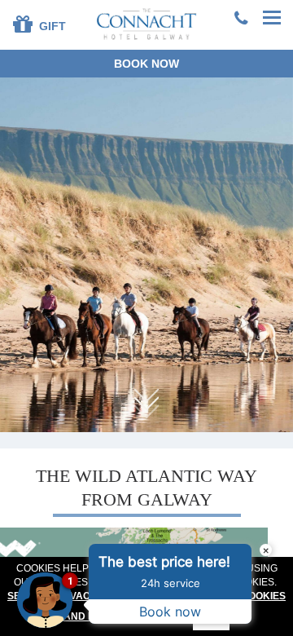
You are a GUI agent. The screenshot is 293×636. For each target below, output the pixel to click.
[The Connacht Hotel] (147, 23)
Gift (51, 26)
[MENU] (272, 19)
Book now (146, 63)
